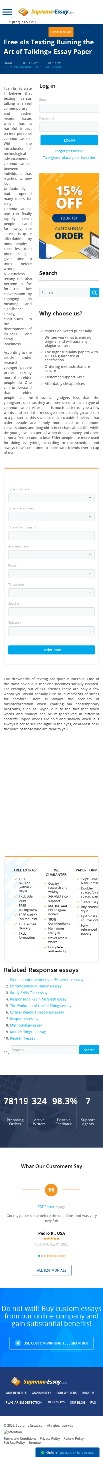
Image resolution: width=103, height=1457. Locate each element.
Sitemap (34, 1442)
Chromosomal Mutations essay (36, 986)
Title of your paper (22, 527)
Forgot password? (69, 151)
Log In (69, 140)
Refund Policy (74, 1438)
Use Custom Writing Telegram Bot (55, 1343)
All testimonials (51, 1270)
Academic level (18, 546)
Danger (88, 1393)
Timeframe (16, 584)
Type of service (18, 489)
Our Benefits (16, 1393)
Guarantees (42, 1393)
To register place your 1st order (69, 157)
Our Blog (77, 1402)
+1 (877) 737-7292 (21, 22)
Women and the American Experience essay (47, 979)
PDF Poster (46, 1206)
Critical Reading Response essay (37, 1012)
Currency (14, 622)
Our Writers (66, 1393)
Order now (61, 32)
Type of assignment (22, 508)
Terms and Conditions (20, 1438)
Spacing (13, 603)
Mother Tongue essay (28, 1031)
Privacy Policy (50, 1438)
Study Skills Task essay (29, 992)
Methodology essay (26, 1025)
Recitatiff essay (22, 1038)
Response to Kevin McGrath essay (38, 999)
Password (46, 118)
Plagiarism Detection (24, 1402)
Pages (12, 565)
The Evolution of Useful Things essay (40, 1005)
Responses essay (24, 1018)
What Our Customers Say (51, 1166)
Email (43, 99)
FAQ (93, 1402)
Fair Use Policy (14, 1442)
